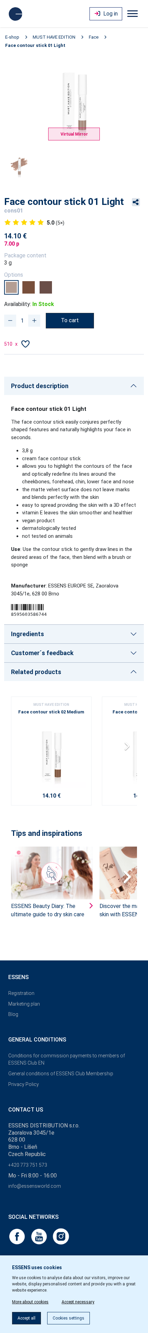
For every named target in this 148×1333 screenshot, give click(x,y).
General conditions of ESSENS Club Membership (60, 1073)
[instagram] (61, 1236)
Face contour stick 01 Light (35, 45)
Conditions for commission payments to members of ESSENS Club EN (66, 1059)
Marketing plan (24, 1004)
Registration (21, 993)
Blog (13, 1014)
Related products (36, 671)
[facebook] (17, 1236)
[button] (129, 748)
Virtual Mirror (74, 134)
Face (93, 37)
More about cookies (30, 1302)
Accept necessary (78, 1302)
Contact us (25, 1109)
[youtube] (39, 1236)
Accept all (26, 1318)
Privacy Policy (23, 1084)
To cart (70, 320)
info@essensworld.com (34, 1186)
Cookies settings (68, 1318)
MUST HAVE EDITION (54, 37)
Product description (39, 385)
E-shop (12, 37)
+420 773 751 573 (27, 1165)
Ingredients (27, 634)
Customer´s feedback (42, 652)
